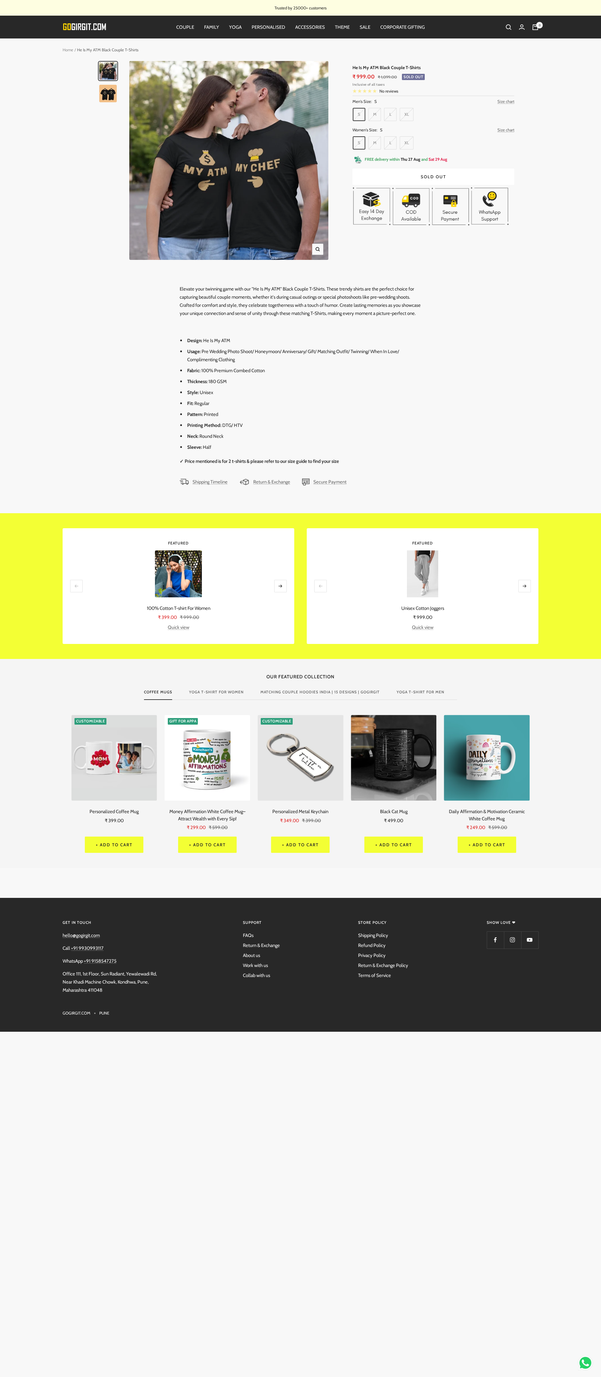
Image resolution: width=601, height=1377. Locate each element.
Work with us (255, 965)
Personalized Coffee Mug (114, 811)
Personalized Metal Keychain (300, 811)
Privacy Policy (372, 955)
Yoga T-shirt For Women (216, 692)
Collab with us (256, 975)
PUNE (104, 1012)
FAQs (248, 935)
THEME (342, 27)
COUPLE (185, 27)
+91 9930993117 (87, 948)
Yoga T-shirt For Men (420, 692)
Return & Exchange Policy (383, 965)
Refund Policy (372, 945)
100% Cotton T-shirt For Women (178, 608)
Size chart (505, 101)
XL (406, 114)
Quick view (178, 627)
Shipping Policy (373, 935)
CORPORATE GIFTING (402, 27)
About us (251, 955)
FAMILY (211, 27)
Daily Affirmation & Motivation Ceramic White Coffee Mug (487, 815)
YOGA (235, 27)
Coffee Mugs (158, 692)
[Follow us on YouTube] (529, 940)
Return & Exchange (271, 482)
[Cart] (535, 27)
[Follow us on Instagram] (512, 940)
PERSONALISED (268, 27)
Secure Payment (330, 482)
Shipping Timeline (210, 482)
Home (68, 49)
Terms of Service (374, 975)
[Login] (522, 27)
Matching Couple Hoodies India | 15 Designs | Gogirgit (320, 692)
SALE (365, 27)
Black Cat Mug (394, 811)
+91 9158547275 (100, 961)
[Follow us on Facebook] (495, 940)
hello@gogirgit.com (81, 935)
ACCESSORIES (310, 27)
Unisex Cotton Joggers (422, 608)
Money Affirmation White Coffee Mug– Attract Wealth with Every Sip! (207, 815)
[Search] (508, 27)
